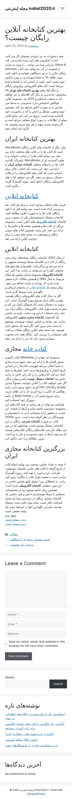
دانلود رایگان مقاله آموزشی (21, 739)
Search (9, 677)
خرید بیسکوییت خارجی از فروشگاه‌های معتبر (31, 745)
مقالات (14, 534)
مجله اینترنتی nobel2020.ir (30, 8)
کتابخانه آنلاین (37, 287)
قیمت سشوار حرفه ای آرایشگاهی (30, 539)
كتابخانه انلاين (22, 195)
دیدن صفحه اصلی (15, 519)
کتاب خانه (35, 348)
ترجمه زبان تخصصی (22, 544)
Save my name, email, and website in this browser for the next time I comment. (37, 644)
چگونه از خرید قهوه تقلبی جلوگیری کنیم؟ (29, 734)
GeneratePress (36, 793)
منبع (7, 515)
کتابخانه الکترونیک (46, 221)
